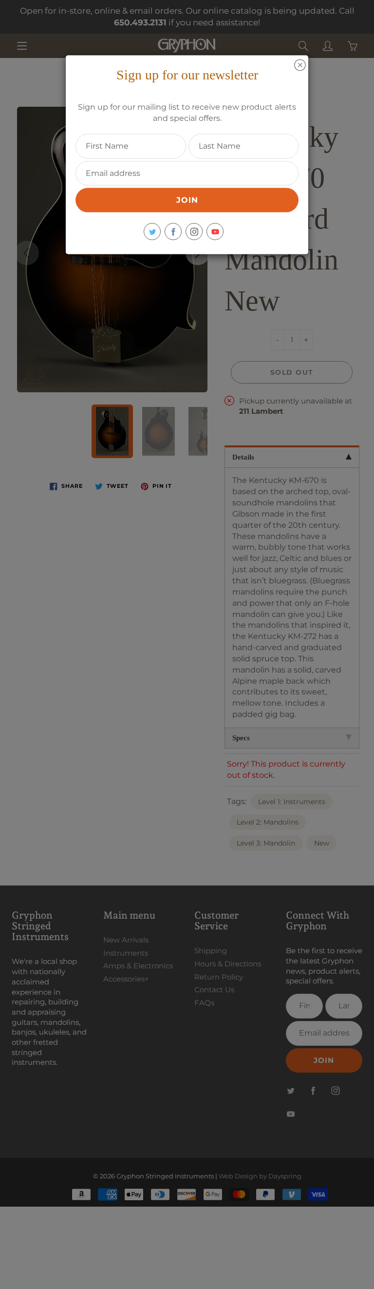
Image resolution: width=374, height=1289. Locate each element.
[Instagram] (194, 231)
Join (187, 200)
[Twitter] (152, 231)
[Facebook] (173, 231)
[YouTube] (215, 231)
